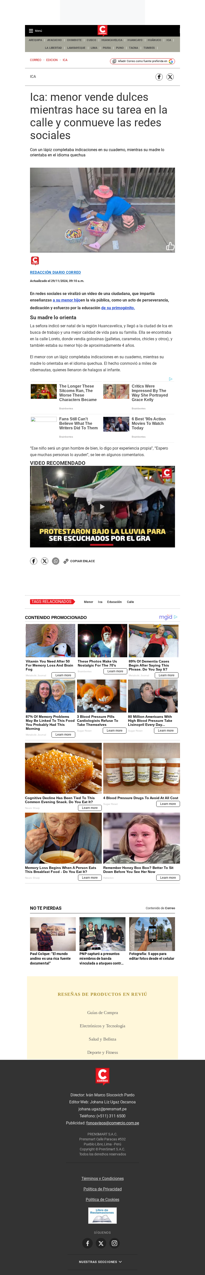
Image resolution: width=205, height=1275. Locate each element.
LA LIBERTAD (53, 48)
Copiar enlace (82, 561)
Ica (33, 76)
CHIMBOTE (74, 40)
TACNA (133, 48)
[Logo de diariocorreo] (103, 31)
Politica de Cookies (102, 1199)
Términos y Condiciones (103, 1178)
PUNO (120, 48)
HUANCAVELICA (112, 40)
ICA (168, 40)
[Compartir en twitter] (170, 77)
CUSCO (91, 40)
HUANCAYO (135, 40)
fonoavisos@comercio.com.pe (112, 1123)
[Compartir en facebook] (159, 77)
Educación (114, 602)
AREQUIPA (35, 40)
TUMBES (149, 48)
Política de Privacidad (103, 1189)
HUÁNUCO (154, 40)
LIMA (94, 48)
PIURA (107, 48)
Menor (88, 602)
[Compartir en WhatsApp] (55, 561)
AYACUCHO (54, 40)
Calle (130, 602)
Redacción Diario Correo (55, 272)
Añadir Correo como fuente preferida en (142, 61)
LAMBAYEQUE (76, 48)
